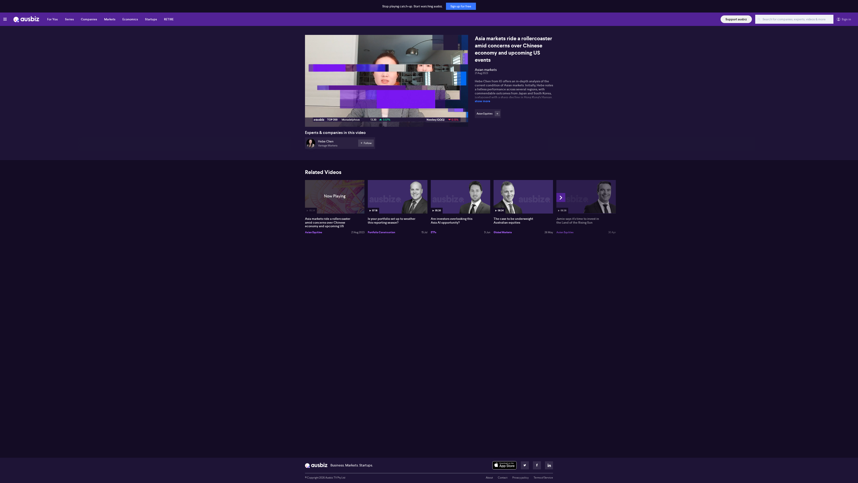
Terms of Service (543, 477)
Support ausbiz (736, 19)
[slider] (386, 111)
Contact (502, 477)
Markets (109, 19)
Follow (497, 113)
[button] (388, 82)
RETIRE (169, 19)
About (489, 477)
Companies (89, 19)
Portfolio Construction (381, 232)
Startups (151, 19)
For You (52, 19)
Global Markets (503, 232)
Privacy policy (520, 477)
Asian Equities (313, 232)
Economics (130, 19)
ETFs (433, 232)
